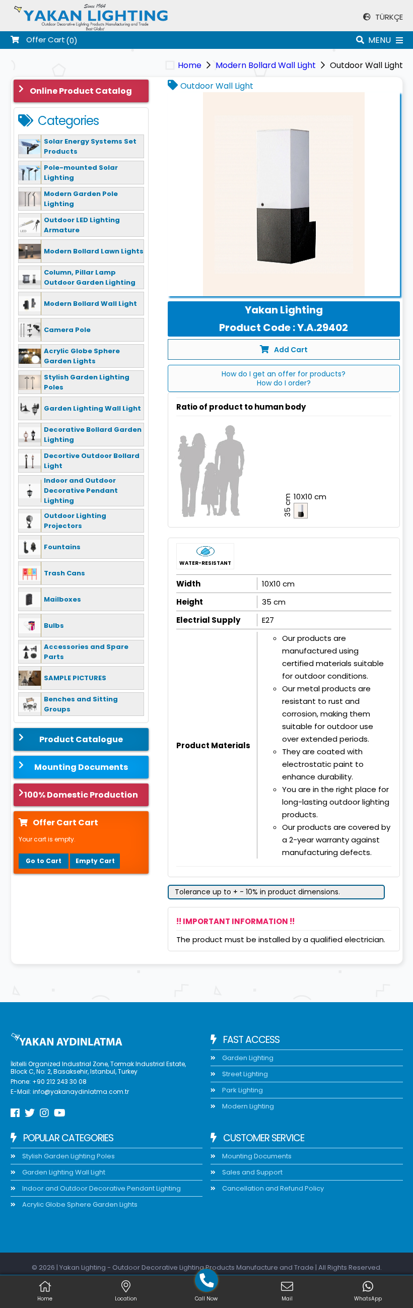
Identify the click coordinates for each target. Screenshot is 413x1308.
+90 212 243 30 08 (59, 1081)
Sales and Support (252, 1172)
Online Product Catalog (81, 91)
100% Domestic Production (81, 795)
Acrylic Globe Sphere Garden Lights (79, 1204)
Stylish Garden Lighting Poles (68, 1156)
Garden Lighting (247, 1058)
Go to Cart (43, 861)
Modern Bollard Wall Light (266, 65)
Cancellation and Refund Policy (272, 1188)
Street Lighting (244, 1074)
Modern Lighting (247, 1106)
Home (189, 65)
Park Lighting (242, 1090)
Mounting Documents (81, 767)
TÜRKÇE (388, 17)
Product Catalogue (81, 739)
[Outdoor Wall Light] (283, 194)
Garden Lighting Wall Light (63, 1172)
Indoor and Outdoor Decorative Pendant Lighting (101, 1188)
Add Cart (291, 350)
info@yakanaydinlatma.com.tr (81, 1091)
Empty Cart (95, 861)
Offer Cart (44, 39)
